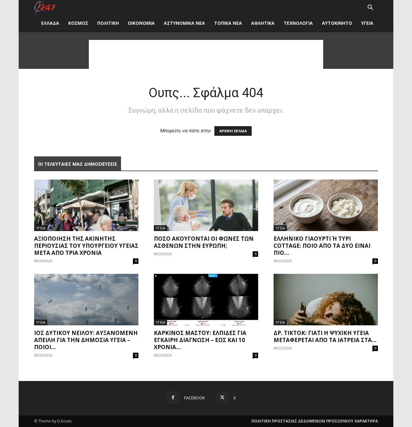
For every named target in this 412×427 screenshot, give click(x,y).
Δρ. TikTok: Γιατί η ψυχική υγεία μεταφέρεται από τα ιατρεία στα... (325, 336)
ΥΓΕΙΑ (367, 23)
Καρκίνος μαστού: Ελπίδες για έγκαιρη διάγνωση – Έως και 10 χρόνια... (200, 340)
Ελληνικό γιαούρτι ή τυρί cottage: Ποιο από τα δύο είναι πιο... (322, 245)
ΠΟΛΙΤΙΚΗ (108, 23)
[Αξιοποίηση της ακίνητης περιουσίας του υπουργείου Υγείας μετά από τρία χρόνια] (86, 205)
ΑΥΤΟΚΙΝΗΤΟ (337, 23)
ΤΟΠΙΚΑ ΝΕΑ (228, 23)
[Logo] (44, 8)
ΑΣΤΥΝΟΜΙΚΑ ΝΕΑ (184, 23)
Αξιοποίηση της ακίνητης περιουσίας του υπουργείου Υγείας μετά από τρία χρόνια (86, 245)
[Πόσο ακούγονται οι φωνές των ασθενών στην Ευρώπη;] (206, 205)
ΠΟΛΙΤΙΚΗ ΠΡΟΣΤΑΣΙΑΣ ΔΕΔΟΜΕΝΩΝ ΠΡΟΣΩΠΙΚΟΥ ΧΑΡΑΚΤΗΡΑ (314, 421)
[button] (370, 8)
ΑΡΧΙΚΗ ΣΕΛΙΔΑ (233, 131)
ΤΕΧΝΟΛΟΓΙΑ (298, 23)
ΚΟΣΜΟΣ (78, 23)
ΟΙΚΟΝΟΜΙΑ (141, 23)
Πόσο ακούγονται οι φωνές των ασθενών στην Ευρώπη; (204, 242)
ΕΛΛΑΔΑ (50, 23)
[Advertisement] (206, 54)
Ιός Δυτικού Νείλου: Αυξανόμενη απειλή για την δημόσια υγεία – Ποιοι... (86, 340)
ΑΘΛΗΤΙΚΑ (263, 23)
